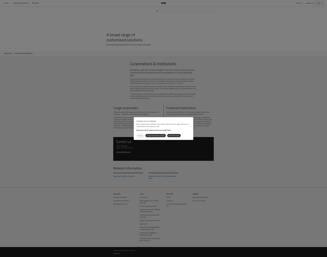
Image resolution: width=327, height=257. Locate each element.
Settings (140, 135)
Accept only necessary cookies (155, 135)
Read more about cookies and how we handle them (153, 130)
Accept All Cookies (174, 135)
